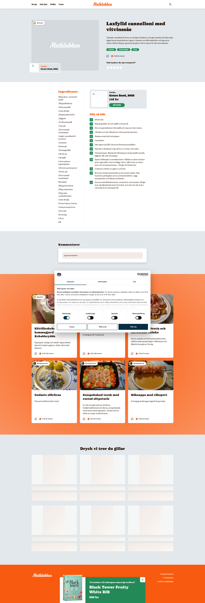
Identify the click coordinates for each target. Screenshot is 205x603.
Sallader (111, 49)
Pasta (135, 49)
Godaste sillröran (47, 395)
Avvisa (71, 327)
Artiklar (53, 4)
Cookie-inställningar (165, 581)
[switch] (90, 317)
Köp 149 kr (117, 105)
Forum (61, 4)
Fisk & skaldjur (123, 49)
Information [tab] (102, 282)
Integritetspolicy (166, 574)
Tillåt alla (133, 327)
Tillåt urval (102, 327)
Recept (34, 4)
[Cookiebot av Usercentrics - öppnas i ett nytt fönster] (139, 274)
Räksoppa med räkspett (149, 395)
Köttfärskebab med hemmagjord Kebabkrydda (49, 332)
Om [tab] (134, 282)
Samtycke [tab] (70, 282)
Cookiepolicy (168, 578)
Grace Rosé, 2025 (49, 69)
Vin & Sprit (43, 4)
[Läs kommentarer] (107, 56)
